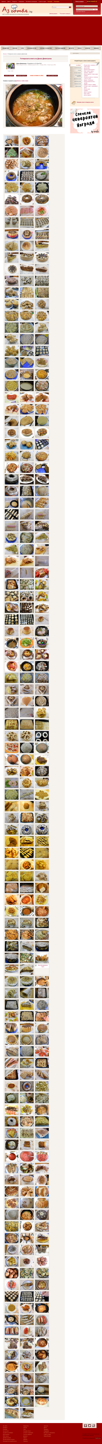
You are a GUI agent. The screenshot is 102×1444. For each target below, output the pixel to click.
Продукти (14, 1)
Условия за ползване (8, 1432)
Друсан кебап (87, 68)
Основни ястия (31, 48)
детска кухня (78, 86)
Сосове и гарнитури (46, 48)
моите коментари (52, 75)
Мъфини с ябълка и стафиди (90, 84)
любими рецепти (21, 75)
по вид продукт (77, 72)
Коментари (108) (52, 64)
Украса (79, 48)
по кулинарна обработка (78, 76)
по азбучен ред (78, 67)
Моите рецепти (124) (21, 64)
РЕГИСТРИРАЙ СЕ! (92, 1)
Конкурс (50, 1)
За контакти (6, 1431)
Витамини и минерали (31, 1)
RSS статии (6, 1436)
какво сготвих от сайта (36, 75)
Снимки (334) (43, 64)
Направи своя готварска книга (85, 102)
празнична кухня (77, 78)
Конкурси (5, 1427)
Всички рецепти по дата (9, 1439)
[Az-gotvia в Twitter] (89, 1425)
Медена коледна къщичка (89, 69)
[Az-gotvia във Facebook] (85, 1425)
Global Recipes (47, 1436)
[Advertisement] (51, 31)
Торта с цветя (87, 93)
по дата (79, 70)
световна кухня (78, 83)
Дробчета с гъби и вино (21, 80)
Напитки (87, 48)
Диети (8, 1)
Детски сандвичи (87, 95)
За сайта (5, 1425)
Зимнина (96, 48)
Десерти (71, 48)
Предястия (6, 48)
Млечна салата (87, 89)
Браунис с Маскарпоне (88, 80)
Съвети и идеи (42, 1)
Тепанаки (86, 90)
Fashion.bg (98, 1438)
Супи (22, 48)
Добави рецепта (53, 13)
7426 (12, 71)
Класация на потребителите (10, 1441)
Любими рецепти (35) (33, 64)
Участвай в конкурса (65, 13)
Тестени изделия (60, 48)
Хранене (3, 1)
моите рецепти (9, 75)
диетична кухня (77, 81)
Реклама (5, 1429)
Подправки (21, 1)
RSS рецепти (6, 1434)
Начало (5, 53)
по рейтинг (78, 65)
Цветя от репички (87, 92)
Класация (56, 1)
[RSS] (93, 1425)
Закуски (15, 48)
